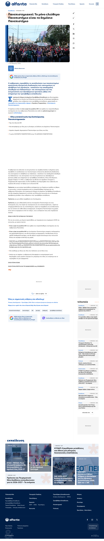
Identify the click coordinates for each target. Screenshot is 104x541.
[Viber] (73, 38)
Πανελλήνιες (71, 4)
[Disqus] (40, 344)
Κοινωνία (91, 4)
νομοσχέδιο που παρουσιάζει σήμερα (19, 103)
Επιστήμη (80, 502)
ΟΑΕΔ (35, 504)
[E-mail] (73, 48)
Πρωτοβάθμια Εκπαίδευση (12, 500)
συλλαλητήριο (18, 113)
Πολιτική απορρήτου (22, 525)
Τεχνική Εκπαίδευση (10, 505)
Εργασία (82, 4)
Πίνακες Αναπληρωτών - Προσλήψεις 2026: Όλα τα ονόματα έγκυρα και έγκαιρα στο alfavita (33, 302)
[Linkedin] (73, 33)
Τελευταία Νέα (33, 4)
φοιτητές (38, 310)
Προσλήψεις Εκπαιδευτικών (61, 494)
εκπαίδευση (15, 440)
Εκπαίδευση (45, 4)
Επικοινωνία (8, 528)
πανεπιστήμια (25, 310)
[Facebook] (73, 24)
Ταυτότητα (20, 528)
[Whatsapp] (73, 43)
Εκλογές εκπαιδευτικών (19, 507)
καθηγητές (44, 310)
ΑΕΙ (32, 310)
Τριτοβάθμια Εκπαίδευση (60, 500)
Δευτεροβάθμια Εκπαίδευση (12, 503)
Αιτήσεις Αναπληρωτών (59, 497)
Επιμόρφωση (81, 506)
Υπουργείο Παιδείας (58, 4)
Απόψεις (79, 498)
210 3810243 (92, 528)
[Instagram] (92, 519)
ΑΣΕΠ (30, 504)
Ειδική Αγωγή (20, 505)
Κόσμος (79, 494)
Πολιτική (55, 508)
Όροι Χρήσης (8, 525)
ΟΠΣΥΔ (69, 497)
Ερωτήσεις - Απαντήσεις (84, 510)
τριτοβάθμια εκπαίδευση (56, 310)
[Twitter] (73, 29)
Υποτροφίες (8, 507)
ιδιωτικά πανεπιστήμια (14, 310)
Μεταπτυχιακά (57, 504)
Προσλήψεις (41, 504)
